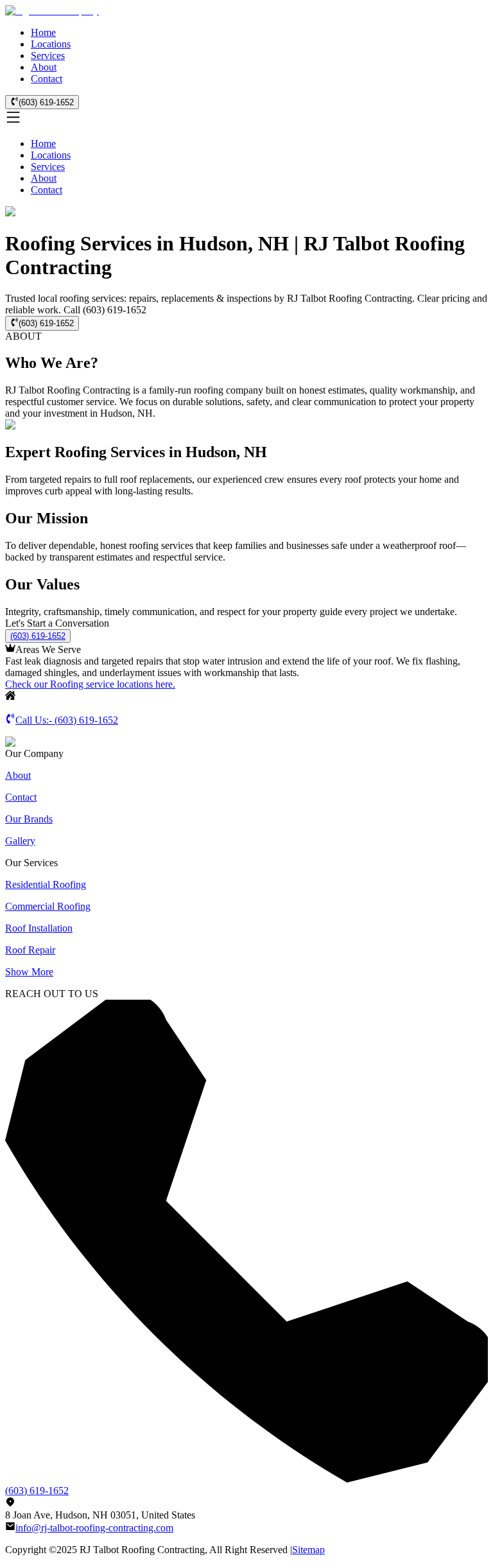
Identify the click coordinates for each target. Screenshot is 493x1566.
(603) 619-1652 (46, 102)
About (43, 67)
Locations (51, 44)
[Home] (52, 10)
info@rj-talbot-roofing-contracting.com (94, 1527)
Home (43, 32)
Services (48, 55)
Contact (46, 78)
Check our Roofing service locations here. (90, 684)
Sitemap (308, 1549)
